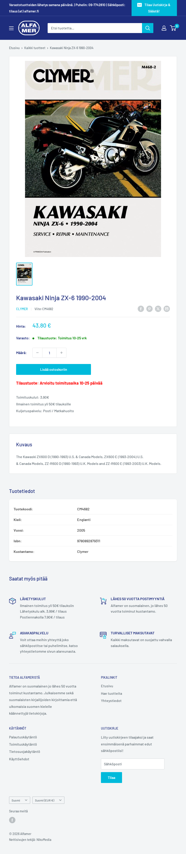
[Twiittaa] (158, 308)
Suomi (16, 800)
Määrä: (21, 352)
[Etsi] (147, 28)
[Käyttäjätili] (164, 28)
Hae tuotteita (111, 693)
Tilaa (111, 777)
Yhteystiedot (111, 700)
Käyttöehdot (19, 759)
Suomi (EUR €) (44, 800)
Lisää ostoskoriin (53, 369)
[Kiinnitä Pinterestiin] (149, 308)
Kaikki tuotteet (34, 48)
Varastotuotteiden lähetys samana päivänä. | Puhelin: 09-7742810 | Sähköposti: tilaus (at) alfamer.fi (67, 8)
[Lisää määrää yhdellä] (61, 352)
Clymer (22, 309)
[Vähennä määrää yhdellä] (37, 352)
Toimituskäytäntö (23, 744)
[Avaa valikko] (11, 28)
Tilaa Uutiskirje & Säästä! (157, 8)
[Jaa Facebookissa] (141, 308)
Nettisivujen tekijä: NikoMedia (30, 840)
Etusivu (14, 48)
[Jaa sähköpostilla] (167, 308)
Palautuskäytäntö (23, 737)
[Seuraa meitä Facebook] (12, 820)
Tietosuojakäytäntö (24, 751)
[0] (173, 28)
